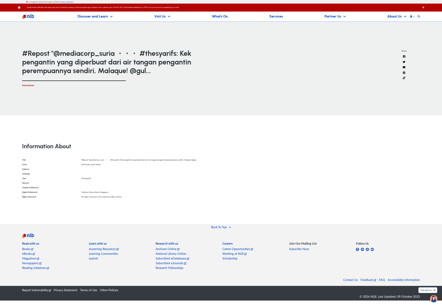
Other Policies (109, 290)
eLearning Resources (102, 249)
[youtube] (373, 251)
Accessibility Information (404, 280)
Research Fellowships (169, 268)
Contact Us (350, 280)
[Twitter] (404, 63)
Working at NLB (233, 254)
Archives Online (166, 249)
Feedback (367, 280)
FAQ (382, 280)
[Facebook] (404, 58)
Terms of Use (88, 290)
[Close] (432, 6)
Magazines (29, 258)
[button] (412, 16)
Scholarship (229, 258)
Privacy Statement (65, 290)
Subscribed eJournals (170, 263)
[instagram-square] (368, 251)
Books (26, 249)
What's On (220, 16)
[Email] (404, 68)
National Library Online (171, 254)
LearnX (93, 258)
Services (276, 16)
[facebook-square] (363, 251)
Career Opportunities (236, 249)
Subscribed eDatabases (171, 258)
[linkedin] (358, 251)
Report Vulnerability (35, 290)
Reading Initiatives (34, 268)
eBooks (27, 254)
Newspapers (30, 263)
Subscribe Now (299, 249)
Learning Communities (103, 254)
